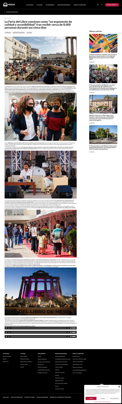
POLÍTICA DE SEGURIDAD (42, 397)
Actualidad (29, 4)
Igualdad (57, 375)
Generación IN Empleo (77, 367)
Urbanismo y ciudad (59, 388)
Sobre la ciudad (23, 356)
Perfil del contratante (42, 367)
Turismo (57, 386)
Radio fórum (5, 361)
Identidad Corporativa (42, 372)
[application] (41, 328)
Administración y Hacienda (61, 361)
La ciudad (39, 4)
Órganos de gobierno (42, 359)
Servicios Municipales (64, 4)
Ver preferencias (114, 398)
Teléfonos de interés (24, 359)
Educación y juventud (60, 372)
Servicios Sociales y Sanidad (61, 383)
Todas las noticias (12, 12)
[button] (119, 386)
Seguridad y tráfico (59, 380)
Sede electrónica (111, 4)
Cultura (29, 32)
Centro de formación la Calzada (79, 359)
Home (6, 18)
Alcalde (39, 356)
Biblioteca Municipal (18, 32)
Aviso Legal (6, 397)
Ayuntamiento (50, 4)
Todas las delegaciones (60, 356)
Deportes (57, 369)
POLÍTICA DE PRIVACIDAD (17, 397)
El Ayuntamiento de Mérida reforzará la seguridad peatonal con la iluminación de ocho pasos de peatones (103, 147)
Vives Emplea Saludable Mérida (79, 370)
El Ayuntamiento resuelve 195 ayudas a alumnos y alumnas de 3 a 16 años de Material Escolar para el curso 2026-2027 (103, 57)
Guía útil (22, 367)
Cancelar (103, 398)
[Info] (98, 4)
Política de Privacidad (106, 401)
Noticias (9, 18)
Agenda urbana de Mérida (26, 361)
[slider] (74, 328)
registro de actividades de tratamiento (60, 397)
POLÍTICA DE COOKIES (29, 397)
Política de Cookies (98, 401)
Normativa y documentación (44, 361)
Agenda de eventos (7, 356)
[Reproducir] (6, 328)
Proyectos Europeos (59, 378)
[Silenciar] (71, 328)
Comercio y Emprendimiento (61, 364)
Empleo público (76, 356)
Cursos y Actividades (77, 372)
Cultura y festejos (24, 364)
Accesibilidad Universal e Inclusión (62, 359)
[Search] (102, 4)
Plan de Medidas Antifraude (44, 370)
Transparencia (41, 364)
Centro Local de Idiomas (78, 361)
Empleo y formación (80, 4)
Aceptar (91, 398)
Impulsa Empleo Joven (77, 364)
